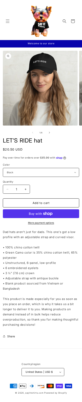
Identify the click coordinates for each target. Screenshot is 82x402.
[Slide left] (32, 132)
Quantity (8, 181)
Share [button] (11, 336)
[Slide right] (49, 132)
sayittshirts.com (34, 393)
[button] (7, 21)
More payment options (41, 222)
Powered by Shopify (55, 393)
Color (6, 164)
